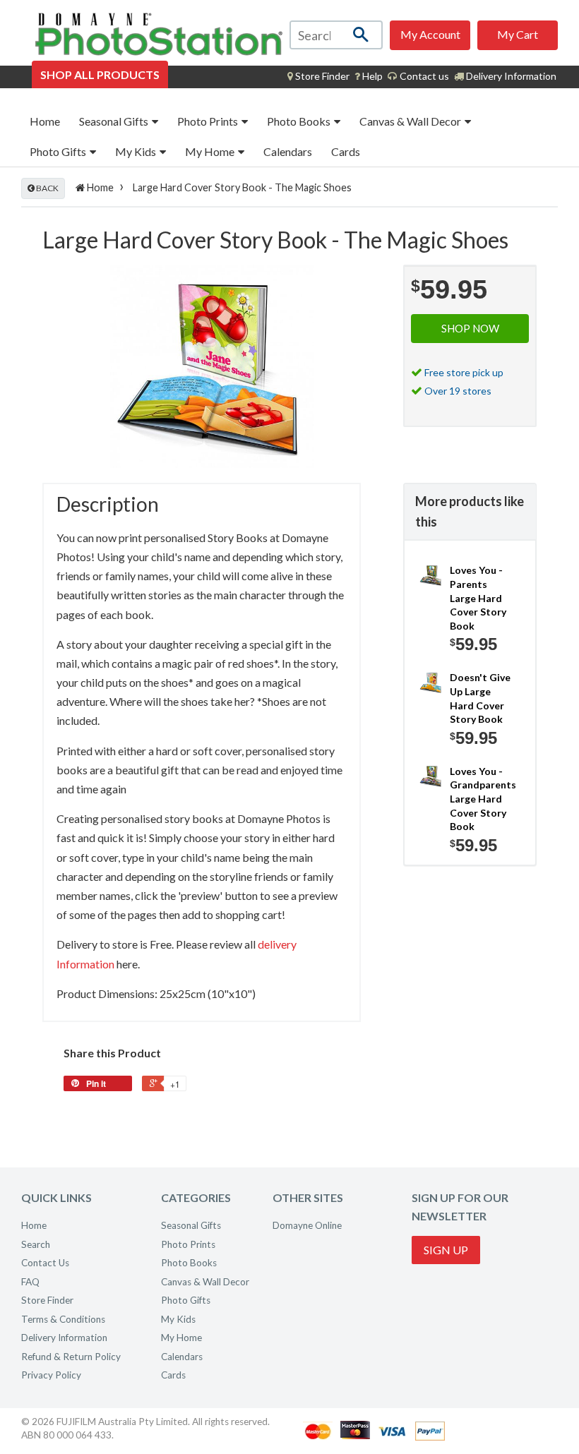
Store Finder (47, 1300)
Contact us (423, 76)
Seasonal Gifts (114, 121)
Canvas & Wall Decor (411, 121)
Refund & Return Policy (71, 1356)
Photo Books (300, 121)
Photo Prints (208, 121)
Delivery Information (510, 76)
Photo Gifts (59, 151)
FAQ (30, 1281)
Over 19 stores (457, 391)
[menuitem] (318, 76)
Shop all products (100, 74)
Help (371, 76)
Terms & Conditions (63, 1319)
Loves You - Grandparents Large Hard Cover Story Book (482, 798)
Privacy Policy (51, 1375)
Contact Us (45, 1262)
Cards (345, 151)
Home (45, 121)
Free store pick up (463, 372)
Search (35, 1244)
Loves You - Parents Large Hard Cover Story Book (478, 597)
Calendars (287, 151)
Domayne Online (307, 1225)
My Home (211, 151)
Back (47, 188)
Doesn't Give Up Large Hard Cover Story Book (480, 698)
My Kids (136, 151)
